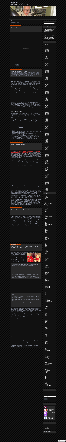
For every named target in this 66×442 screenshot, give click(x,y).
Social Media (46, 357)
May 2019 (46, 119)
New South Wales (47, 319)
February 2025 (47, 59)
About (11, 18)
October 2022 (47, 83)
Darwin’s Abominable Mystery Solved (21, 209)
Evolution (23, 73)
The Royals (46, 371)
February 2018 (47, 132)
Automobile (46, 208)
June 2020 (46, 108)
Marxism (46, 308)
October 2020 (47, 104)
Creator (15, 73)
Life (26, 74)
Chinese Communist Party (48, 224)
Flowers (19, 74)
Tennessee (46, 368)
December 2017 (47, 134)
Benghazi (46, 211)
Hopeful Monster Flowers (18, 144)
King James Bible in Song (48, 301)
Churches (46, 230)
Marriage (46, 307)
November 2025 (47, 51)
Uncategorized (47, 379)
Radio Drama (47, 340)
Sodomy (46, 361)
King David (46, 299)
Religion (46, 342)
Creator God (18, 73)
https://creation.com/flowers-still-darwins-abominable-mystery (29, 121)
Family (46, 259)
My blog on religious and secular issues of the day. (19, 4)
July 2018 (46, 128)
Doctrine (46, 244)
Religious (46, 343)
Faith (17, 74)
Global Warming (47, 272)
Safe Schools (46, 349)
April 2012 (46, 190)
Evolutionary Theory (32, 73)
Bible (19, 72)
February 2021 (47, 101)
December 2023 (47, 71)
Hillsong (46, 277)
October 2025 (47, 52)
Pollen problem (18, 138)
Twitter (46, 375)
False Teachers (47, 258)
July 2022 (46, 86)
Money (46, 314)
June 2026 (46, 45)
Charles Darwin (22, 72)
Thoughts (46, 372)
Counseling (46, 237)
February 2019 (47, 122)
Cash (45, 219)
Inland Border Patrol (47, 286)
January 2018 (47, 133)
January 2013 (47, 182)
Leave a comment (32, 75)
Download (17, 64)
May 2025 (46, 56)
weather (46, 383)
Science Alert (16, 228)
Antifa (45, 200)
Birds (45, 214)
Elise (47, 409)
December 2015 (47, 155)
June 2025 (46, 55)
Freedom (46, 266)
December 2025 (47, 50)
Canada (46, 218)
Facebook (46, 256)
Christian (46, 226)
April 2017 (46, 141)
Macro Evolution (29, 74)
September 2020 (47, 105)
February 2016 (47, 153)
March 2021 (46, 100)
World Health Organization (48, 386)
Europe (46, 253)
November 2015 (47, 156)
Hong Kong (46, 281)
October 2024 (47, 62)
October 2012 (47, 185)
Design (46, 242)
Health (46, 275)
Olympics (46, 327)
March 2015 (46, 162)
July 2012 (46, 187)
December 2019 (47, 113)
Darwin (21, 73)
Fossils (46, 263)
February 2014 (47, 171)
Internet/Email (47, 289)
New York (46, 320)
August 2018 (46, 127)
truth (26, 75)
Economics (46, 247)
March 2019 (46, 121)
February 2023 (47, 80)
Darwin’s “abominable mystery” (19, 71)
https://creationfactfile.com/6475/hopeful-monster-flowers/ (22, 204)
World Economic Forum (48, 385)
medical (46, 309)
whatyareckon (17, 3)
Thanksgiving (47, 369)
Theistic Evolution (20, 75)
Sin (45, 355)
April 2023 (46, 78)
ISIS (45, 294)
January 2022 (47, 91)
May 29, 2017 (19, 244)
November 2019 (47, 114)
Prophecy (46, 337)
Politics (12, 75)
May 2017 (46, 140)
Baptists (46, 209)
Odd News (46, 326)
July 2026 (46, 44)
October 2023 (47, 73)
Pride (45, 333)
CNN (45, 233)
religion (14, 75)
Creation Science (32, 72)
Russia (46, 348)
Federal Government (47, 261)
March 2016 (46, 152)
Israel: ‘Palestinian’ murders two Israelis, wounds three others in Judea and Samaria (49, 38)
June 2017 (46, 139)
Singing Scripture (47, 356)
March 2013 (46, 180)
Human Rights (47, 282)
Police (46, 330)
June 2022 (46, 87)
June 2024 (46, 66)
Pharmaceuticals (47, 328)
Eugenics (46, 252)
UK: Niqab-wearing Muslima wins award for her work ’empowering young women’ (49, 30)
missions (46, 313)
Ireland (46, 292)
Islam (45, 295)
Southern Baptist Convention (49, 363)
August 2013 (46, 176)
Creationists (12, 73)
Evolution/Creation (27, 73)
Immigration (46, 284)
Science (15, 72)
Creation (28, 72)
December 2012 (47, 183)
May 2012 (46, 189)
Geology (46, 270)
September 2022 (47, 84)
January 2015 (47, 164)
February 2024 (47, 69)
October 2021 (47, 94)
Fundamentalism (47, 267)
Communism (46, 235)
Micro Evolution (33, 74)
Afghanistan (46, 197)
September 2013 (47, 175)
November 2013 (47, 173)
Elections (46, 249)
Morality (46, 315)
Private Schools (47, 335)
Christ (46, 225)
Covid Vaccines (47, 238)
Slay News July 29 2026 (48, 28)
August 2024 (46, 64)
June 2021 (46, 97)
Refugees (46, 341)
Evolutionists (12, 74)
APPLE (46, 202)
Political (39, 74)
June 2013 (46, 178)
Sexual (46, 354)
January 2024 (47, 70)
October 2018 (47, 125)
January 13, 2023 (19, 69)
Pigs (45, 329)
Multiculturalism (47, 316)
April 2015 (46, 161)
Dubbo (46, 246)
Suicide (46, 365)
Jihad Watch (46, 298)
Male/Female (46, 306)
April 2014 (46, 170)
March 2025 (46, 58)
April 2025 (46, 57)
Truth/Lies (29, 75)
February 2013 (47, 181)
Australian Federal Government (49, 207)
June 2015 (46, 159)
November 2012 (47, 184)
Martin (48, 412)
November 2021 (47, 93)
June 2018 (46, 129)
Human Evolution (23, 74)
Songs (46, 362)
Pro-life (46, 336)
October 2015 (47, 157)
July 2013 (46, 177)
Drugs (46, 245)
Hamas (46, 274)
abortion (46, 196)
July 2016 (46, 149)
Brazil (45, 217)
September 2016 (47, 147)
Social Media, (47, 358)
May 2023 (46, 77)
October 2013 (47, 174)
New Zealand (47, 321)
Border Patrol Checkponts (48, 216)
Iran (45, 291)
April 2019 (46, 120)
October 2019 (47, 115)
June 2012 (46, 188)
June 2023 (46, 76)
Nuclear (46, 323)
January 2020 (47, 112)
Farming (46, 260)
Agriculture (46, 198)
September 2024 (47, 63)
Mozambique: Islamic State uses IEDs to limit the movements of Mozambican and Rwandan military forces (49, 35)
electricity (46, 250)
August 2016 (46, 148)
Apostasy (46, 201)
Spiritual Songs (47, 364)
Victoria (46, 382)
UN (45, 378)
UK (45, 376)
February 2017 (47, 143)
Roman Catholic (47, 347)
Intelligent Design (47, 287)
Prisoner (46, 334)
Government (46, 273)
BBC (45, 210)
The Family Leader (47, 370)
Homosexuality (47, 280)
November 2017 (47, 135)
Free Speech (46, 265)
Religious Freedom (47, 344)
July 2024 (46, 65)
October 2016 (47, 146)
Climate (46, 232)
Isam (45, 293)
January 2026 (47, 49)
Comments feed (47, 427)
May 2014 (46, 169)
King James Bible (47, 300)
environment (46, 251)
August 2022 (46, 85)
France (46, 264)
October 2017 (47, 136)
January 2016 (47, 154)
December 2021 (47, 92)
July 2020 (46, 107)
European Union (47, 254)
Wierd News (46, 384)
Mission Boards (47, 312)
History (46, 278)
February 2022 (47, 90)
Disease (46, 243)
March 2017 (46, 142)
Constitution (46, 236)
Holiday (46, 279)
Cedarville (46, 221)
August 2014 (46, 167)
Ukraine (46, 377)
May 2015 (46, 160)
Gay (45, 268)
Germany (46, 271)
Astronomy (46, 205)
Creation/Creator (37, 72)
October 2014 (47, 166)
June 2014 (46, 168)
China (46, 223)
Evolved (15, 74)
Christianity (25, 72)
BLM (45, 215)
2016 (45, 195)
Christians (46, 229)
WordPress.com (47, 428)
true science (24, 75)
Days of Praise (47, 240)
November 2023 (47, 72)
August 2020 (46, 106)
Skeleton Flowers (16, 27)
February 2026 (47, 48)
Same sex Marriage (47, 350)
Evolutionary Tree (38, 73)
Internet (46, 288)
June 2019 (46, 118)
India (45, 285)
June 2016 (46, 150)
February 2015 (47, 163)
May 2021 (46, 98)
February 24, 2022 (19, 142)
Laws (45, 302)
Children (46, 222)
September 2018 (47, 126)
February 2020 (47, 111)
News (36, 74)
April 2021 (46, 99)
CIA (45, 231)
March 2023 (46, 79)
